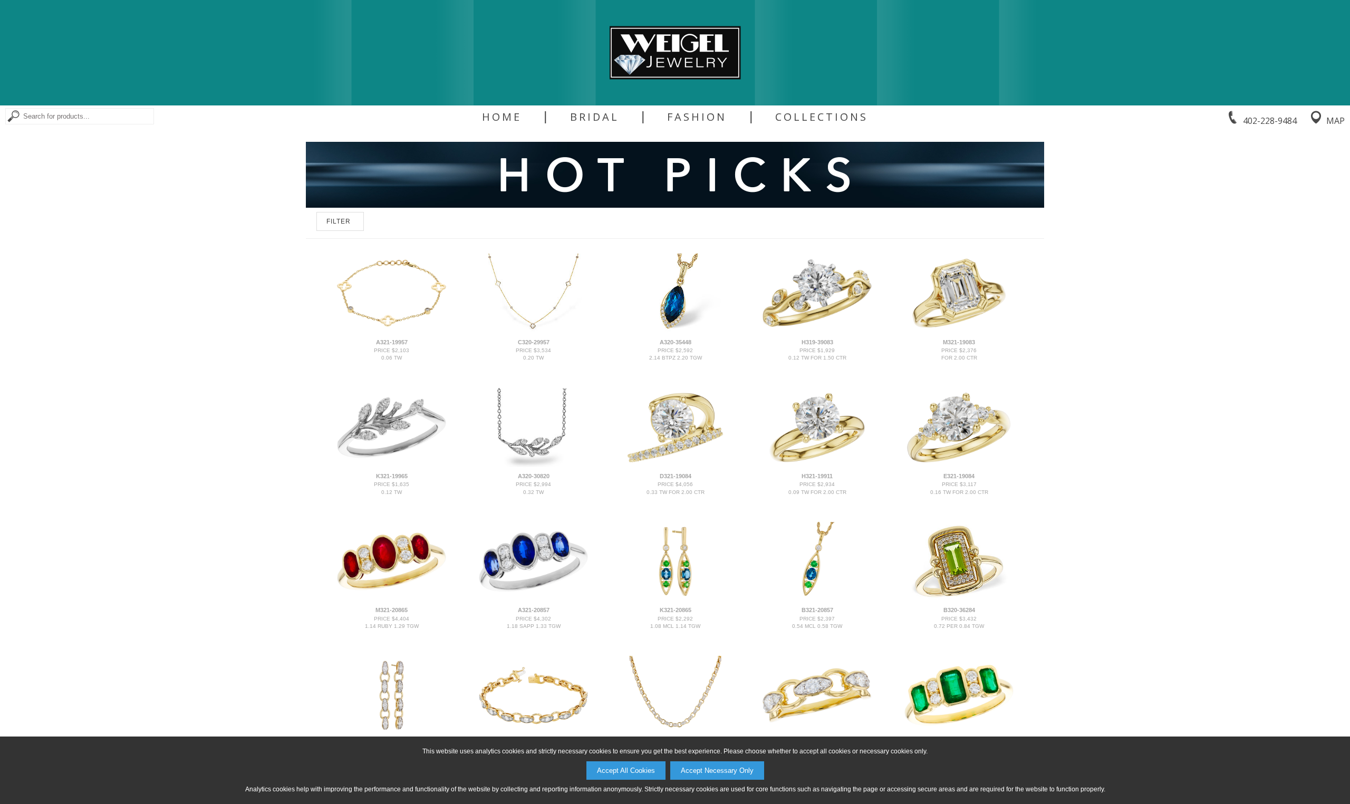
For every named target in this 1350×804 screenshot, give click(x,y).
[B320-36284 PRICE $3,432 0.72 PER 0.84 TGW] (959, 599)
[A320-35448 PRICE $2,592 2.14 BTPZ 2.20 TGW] (675, 330)
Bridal (594, 117)
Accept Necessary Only (717, 770)
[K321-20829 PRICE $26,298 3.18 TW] (675, 733)
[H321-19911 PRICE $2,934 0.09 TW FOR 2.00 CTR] (817, 465)
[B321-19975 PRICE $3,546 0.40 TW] (817, 733)
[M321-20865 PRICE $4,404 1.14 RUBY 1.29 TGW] (391, 599)
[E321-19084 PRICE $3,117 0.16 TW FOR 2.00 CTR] (959, 465)
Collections (821, 117)
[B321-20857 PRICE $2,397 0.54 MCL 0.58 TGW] (817, 599)
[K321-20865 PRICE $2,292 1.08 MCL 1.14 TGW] (675, 599)
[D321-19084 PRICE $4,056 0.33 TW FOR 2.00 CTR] (675, 465)
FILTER (338, 221)
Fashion (697, 117)
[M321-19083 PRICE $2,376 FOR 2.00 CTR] (959, 330)
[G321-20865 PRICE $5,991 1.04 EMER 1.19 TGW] (959, 733)
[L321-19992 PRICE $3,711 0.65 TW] (391, 733)
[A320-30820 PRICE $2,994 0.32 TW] (533, 465)
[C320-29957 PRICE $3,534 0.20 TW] (533, 330)
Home (502, 117)
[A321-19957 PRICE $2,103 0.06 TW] (391, 330)
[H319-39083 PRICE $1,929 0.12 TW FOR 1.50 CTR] (817, 330)
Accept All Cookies (626, 770)
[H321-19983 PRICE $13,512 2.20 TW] (533, 733)
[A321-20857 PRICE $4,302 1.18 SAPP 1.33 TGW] (533, 599)
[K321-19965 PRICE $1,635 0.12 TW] (391, 465)
